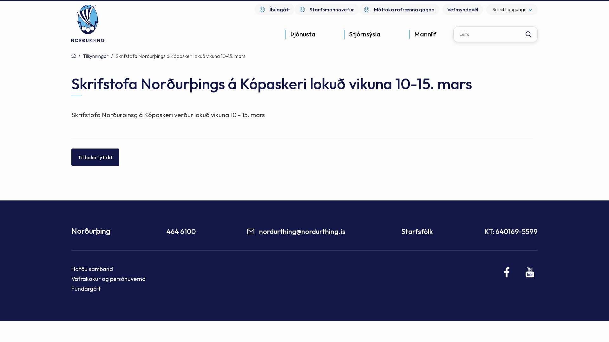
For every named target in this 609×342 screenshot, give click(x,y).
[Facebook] (507, 272)
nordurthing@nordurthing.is (302, 231)
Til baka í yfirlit (95, 157)
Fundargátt (86, 288)
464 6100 (181, 231)
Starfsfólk (417, 231)
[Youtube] (530, 272)
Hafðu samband (92, 269)
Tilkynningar (95, 56)
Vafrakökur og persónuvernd (108, 278)
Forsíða (73, 56)
